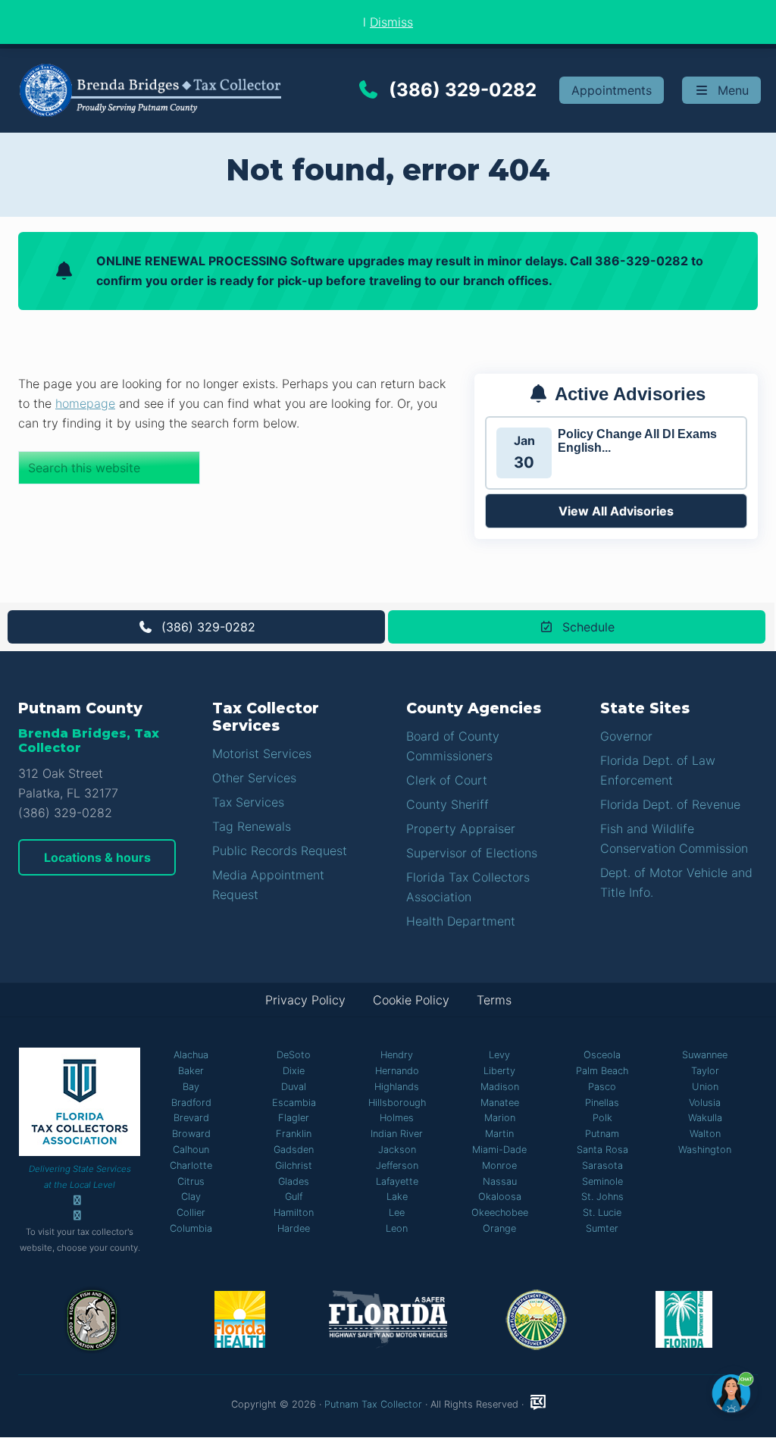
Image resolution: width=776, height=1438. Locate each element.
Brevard (191, 1117)
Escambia (294, 1102)
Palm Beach (602, 1070)
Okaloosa (499, 1196)
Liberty (499, 1070)
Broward (191, 1133)
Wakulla (705, 1117)
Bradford (191, 1102)
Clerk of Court (446, 780)
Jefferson (397, 1165)
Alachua (191, 1054)
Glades (293, 1181)
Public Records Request (279, 850)
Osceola (602, 1054)
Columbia (191, 1228)
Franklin (293, 1133)
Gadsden (294, 1149)
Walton (705, 1133)
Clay (191, 1196)
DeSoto (294, 1054)
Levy (499, 1054)
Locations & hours (97, 857)
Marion (499, 1117)
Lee (397, 1212)
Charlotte (191, 1165)
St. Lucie (602, 1212)
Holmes (397, 1117)
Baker (191, 1070)
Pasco (602, 1086)
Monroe (499, 1165)
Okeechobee (499, 1212)
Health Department (460, 921)
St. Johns (602, 1196)
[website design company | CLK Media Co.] (538, 1402)
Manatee (499, 1102)
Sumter (602, 1228)
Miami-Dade (499, 1149)
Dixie (294, 1070)
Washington (704, 1149)
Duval (293, 1086)
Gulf (293, 1196)
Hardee (293, 1228)
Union (705, 1086)
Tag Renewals (251, 826)
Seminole (602, 1181)
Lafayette (397, 1181)
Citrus (191, 1181)
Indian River (397, 1133)
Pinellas (602, 1102)
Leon (397, 1228)
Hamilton (294, 1212)
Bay (191, 1086)
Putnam (602, 1133)
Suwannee (705, 1054)
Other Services (254, 777)
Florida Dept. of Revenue (670, 804)
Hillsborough (397, 1102)
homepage (85, 403)
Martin (499, 1133)
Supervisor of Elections (471, 852)
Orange (499, 1228)
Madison (499, 1086)
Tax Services (248, 802)
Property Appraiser (460, 828)
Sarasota (602, 1165)
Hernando (397, 1070)
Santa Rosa (602, 1149)
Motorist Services (261, 753)
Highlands (396, 1086)
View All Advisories (616, 510)
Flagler (293, 1117)
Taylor (705, 1070)
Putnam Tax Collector (373, 1404)
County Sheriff (447, 804)
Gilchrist (293, 1165)
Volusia (705, 1102)
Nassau (500, 1181)
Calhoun (191, 1149)
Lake (397, 1196)
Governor (626, 736)
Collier (191, 1212)
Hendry (396, 1054)
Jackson (397, 1149)
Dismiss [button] (391, 22)
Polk (602, 1117)
